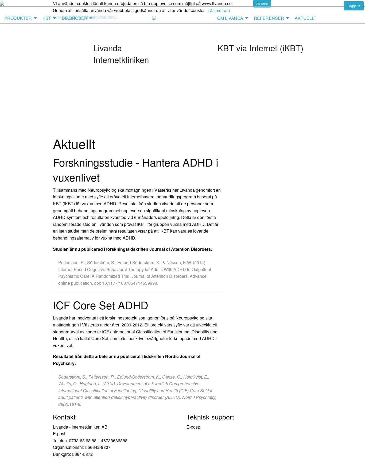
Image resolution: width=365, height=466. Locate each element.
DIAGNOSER (74, 18)
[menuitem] (19, 18)
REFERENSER (269, 18)
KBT (46, 18)
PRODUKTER (18, 18)
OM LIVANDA (230, 18)
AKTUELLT (305, 18)
